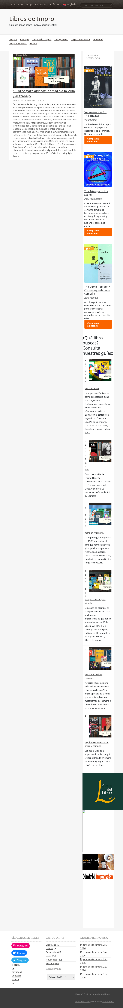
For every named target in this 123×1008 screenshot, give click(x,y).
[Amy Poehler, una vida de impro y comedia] (100, 726)
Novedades (51, 959)
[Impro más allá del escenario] (100, 658)
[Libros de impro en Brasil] (100, 370)
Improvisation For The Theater (95, 113)
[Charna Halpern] (100, 451)
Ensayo (24, 39)
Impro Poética (18, 43)
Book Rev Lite (82, 1001)
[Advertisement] (102, 905)
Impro (13, 39)
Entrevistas (52, 952)
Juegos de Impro (41, 39)
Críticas (49, 948)
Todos (33, 43)
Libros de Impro (31, 18)
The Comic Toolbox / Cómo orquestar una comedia (97, 290)
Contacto (16, 975)
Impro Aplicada (80, 39)
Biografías (51, 944)
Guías (16, 100)
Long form (61, 39)
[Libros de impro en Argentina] (100, 514)
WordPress (108, 1001)
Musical (98, 39)
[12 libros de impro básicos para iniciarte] (100, 581)
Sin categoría (52, 963)
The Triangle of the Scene (96, 192)
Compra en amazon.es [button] (93, 140)
